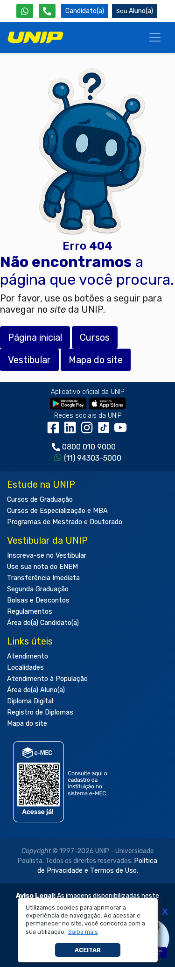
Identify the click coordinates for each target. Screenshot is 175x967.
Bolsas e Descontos (38, 600)
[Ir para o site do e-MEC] (62, 781)
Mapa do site (27, 724)
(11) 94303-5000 (92, 458)
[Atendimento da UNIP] (47, 11)
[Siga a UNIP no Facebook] (55, 430)
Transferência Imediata (43, 578)
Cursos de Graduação (40, 500)
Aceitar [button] (88, 949)
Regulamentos (29, 612)
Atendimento (27, 656)
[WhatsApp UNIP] (24, 11)
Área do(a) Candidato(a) (43, 623)
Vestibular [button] (29, 359)
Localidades (25, 668)
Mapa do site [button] (96, 359)
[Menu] (155, 37)
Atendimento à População (47, 679)
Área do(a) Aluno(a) (36, 690)
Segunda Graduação (38, 589)
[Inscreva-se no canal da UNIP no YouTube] (121, 430)
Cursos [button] (95, 337)
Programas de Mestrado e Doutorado (64, 522)
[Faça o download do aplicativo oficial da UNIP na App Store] (107, 403)
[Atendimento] (47, 11)
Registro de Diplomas (40, 712)
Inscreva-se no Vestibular (46, 556)
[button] (82, 932)
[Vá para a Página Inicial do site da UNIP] (35, 37)
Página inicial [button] (35, 337)
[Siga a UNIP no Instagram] (88, 430)
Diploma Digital (30, 701)
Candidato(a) (84, 11)
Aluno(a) (141, 11)
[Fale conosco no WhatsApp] (24, 11)
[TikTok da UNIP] (105, 430)
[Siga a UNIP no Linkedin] (71, 430)
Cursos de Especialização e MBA (57, 511)
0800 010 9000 (89, 446)
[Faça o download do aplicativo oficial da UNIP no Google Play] (68, 403)
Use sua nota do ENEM (42, 567)
